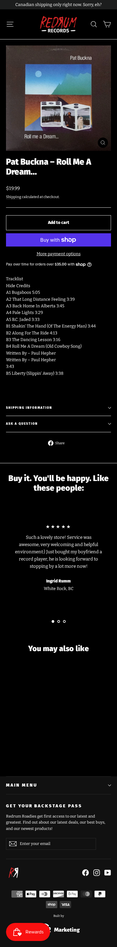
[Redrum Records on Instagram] (96, 872)
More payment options (59, 253)
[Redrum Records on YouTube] (107, 872)
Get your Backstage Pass (44, 806)
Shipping (13, 197)
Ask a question (22, 424)
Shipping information (29, 408)
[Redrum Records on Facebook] (85, 872)
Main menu (21, 785)
